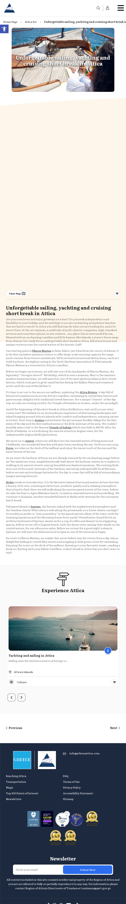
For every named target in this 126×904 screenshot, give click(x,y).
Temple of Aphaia (60, 427)
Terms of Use (71, 782)
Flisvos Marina (41, 351)
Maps (9, 787)
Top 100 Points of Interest (22, 793)
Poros (9, 448)
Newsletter (63, 858)
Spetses (36, 506)
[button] (4, 29)
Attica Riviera (88, 392)
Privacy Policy (72, 787)
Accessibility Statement (78, 793)
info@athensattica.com (84, 753)
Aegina (39, 420)
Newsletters (13, 799)
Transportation (16, 782)
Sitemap (68, 799)
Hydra (10, 482)
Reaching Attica (16, 776)
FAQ (65, 776)
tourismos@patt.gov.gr (96, 888)
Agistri (29, 441)
